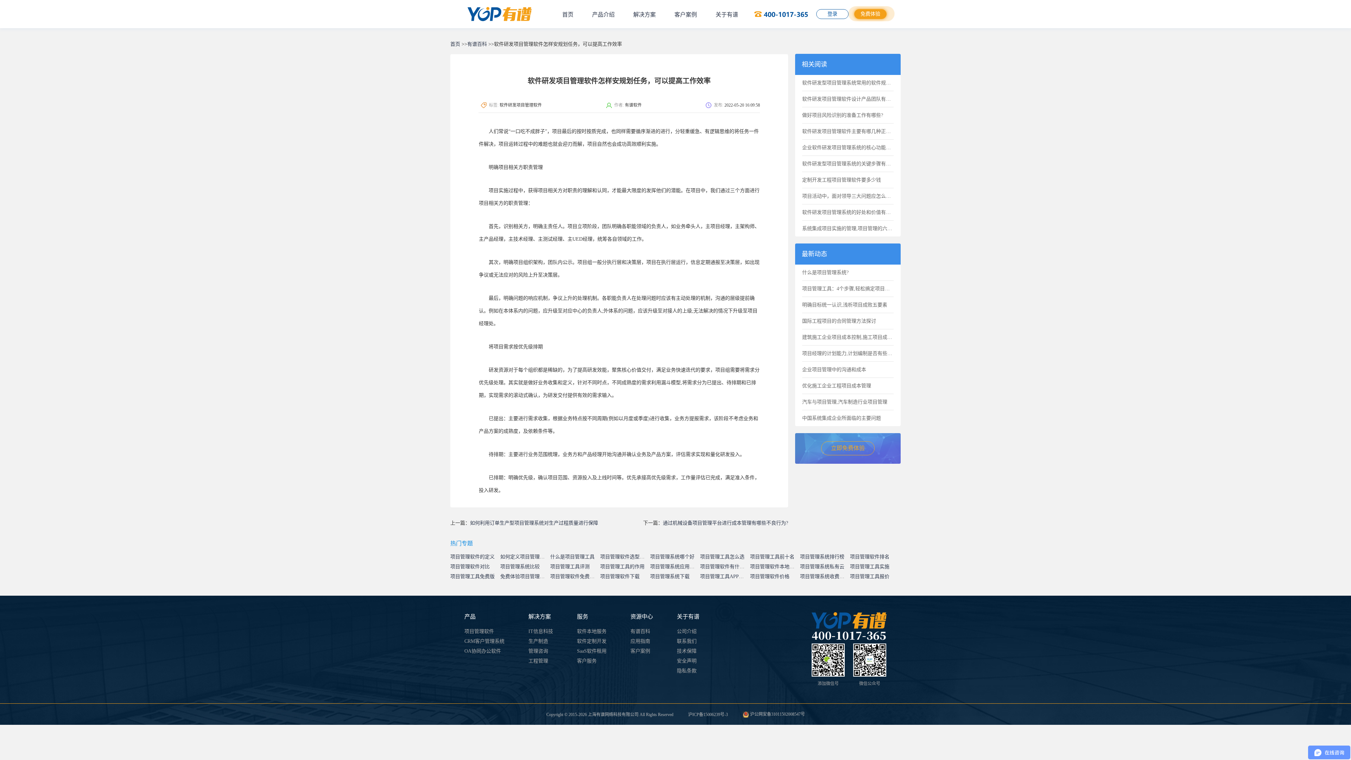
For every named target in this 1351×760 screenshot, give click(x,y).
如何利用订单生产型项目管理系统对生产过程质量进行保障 (534, 523)
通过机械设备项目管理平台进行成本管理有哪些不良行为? (725, 523)
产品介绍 (603, 15)
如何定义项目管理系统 (525, 556)
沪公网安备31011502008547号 (777, 714)
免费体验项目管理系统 (525, 576)
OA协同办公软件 (482, 651)
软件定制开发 (592, 641)
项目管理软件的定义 (472, 556)
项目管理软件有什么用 (724, 566)
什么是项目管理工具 (572, 556)
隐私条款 (687, 670)
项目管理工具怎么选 (722, 556)
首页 (567, 15)
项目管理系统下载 (670, 576)
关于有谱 (727, 15)
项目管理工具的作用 (622, 566)
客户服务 (587, 661)
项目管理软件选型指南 (624, 556)
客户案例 (685, 15)
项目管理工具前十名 (772, 556)
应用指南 (640, 641)
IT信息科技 (540, 631)
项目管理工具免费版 (472, 576)
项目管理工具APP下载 (724, 576)
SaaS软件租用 (592, 651)
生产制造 (538, 641)
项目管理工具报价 (869, 576)
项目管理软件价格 (769, 576)
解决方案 (644, 15)
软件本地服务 (592, 631)
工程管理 (538, 661)
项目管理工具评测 (570, 566)
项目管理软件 (479, 631)
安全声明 (687, 661)
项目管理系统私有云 (822, 566)
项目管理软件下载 (620, 576)
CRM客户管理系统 (484, 641)
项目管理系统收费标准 (824, 576)
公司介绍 (687, 631)
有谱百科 (477, 44)
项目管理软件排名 (869, 556)
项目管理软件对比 (470, 566)
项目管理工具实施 (869, 566)
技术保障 (687, 651)
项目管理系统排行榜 (822, 556)
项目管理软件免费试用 (575, 576)
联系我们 (687, 641)
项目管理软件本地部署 (774, 566)
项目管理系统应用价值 (674, 566)
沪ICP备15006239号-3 (708, 714)
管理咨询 (538, 651)
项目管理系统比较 (520, 566)
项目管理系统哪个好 (672, 556)
